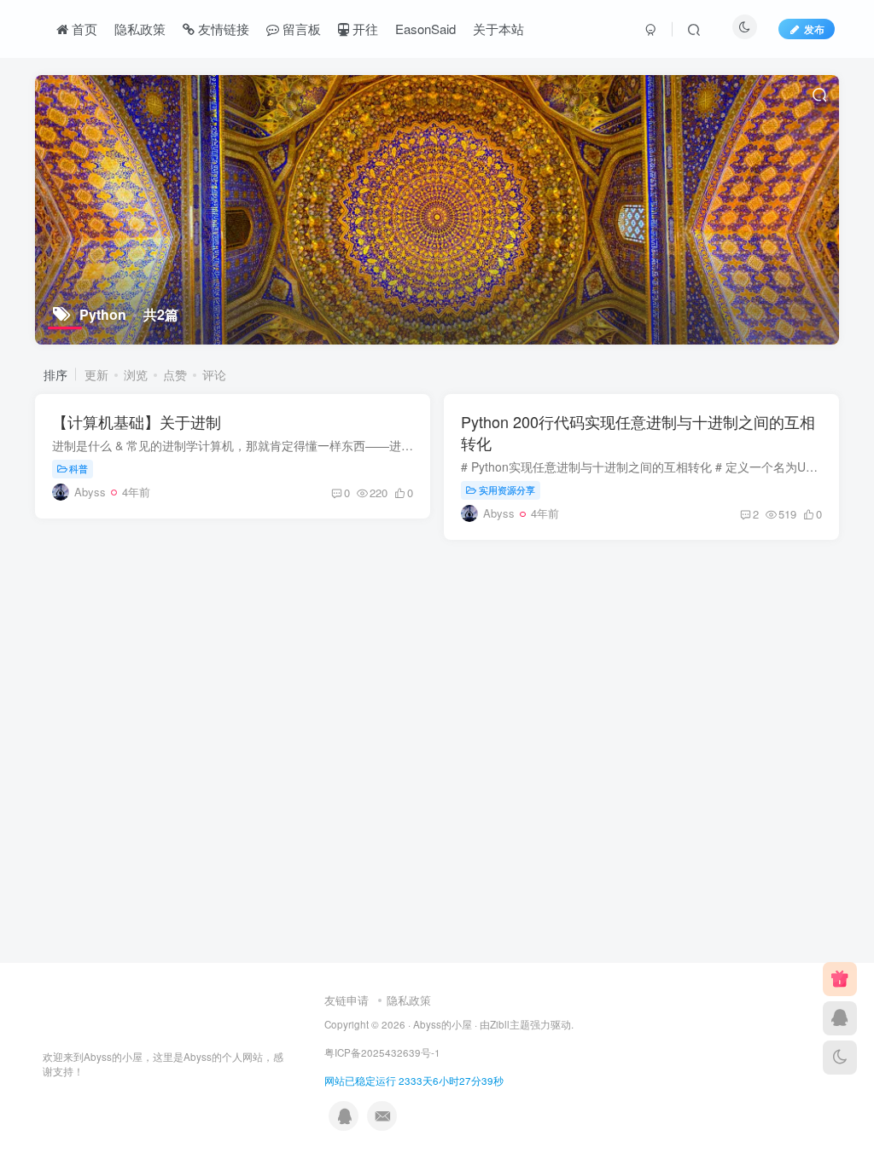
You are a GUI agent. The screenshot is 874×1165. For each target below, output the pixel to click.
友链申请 (346, 1000)
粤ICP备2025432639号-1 (382, 1052)
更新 (96, 374)
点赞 (175, 374)
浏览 (136, 374)
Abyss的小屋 (442, 1024)
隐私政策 (409, 1000)
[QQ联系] (840, 1018)
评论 (214, 374)
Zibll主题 (510, 1024)
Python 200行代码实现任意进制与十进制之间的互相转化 (638, 432)
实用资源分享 (507, 489)
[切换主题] (840, 1057)
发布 (814, 28)
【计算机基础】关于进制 (136, 421)
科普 (78, 468)
